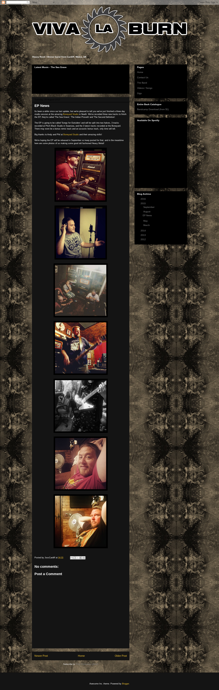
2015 (143, 203)
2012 (143, 239)
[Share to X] (77, 557)
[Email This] (71, 557)
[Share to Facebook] (80, 557)
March (146, 225)
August (147, 211)
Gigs (139, 93)
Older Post (121, 655)
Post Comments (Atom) (87, 664)
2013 (143, 235)
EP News (147, 215)
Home (81, 655)
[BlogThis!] (74, 557)
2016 (143, 199)
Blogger (125, 683)
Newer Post (41, 655)
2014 (143, 230)
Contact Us (142, 77)
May (145, 221)
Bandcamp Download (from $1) (153, 109)
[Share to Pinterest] (83, 557)
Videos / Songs (144, 88)
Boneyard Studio (70, 114)
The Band (142, 82)
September (149, 207)
